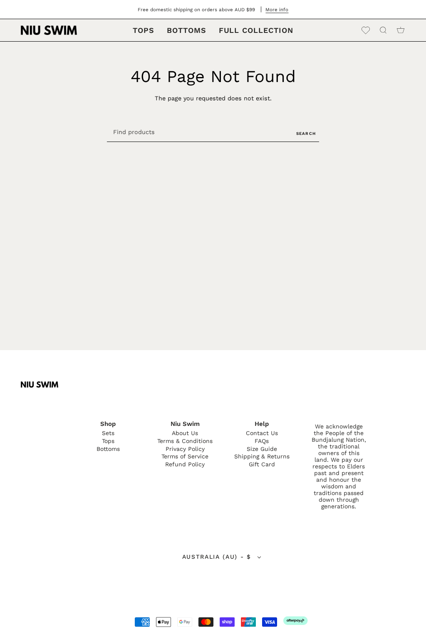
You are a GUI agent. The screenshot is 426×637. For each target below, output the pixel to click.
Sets (108, 433)
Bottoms (108, 448)
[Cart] (400, 30)
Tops (108, 441)
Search (306, 133)
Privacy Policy (185, 448)
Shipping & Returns (262, 456)
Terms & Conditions (185, 441)
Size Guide (262, 448)
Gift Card (262, 464)
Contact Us (262, 433)
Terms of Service (184, 456)
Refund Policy (185, 464)
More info (276, 9)
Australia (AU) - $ (218, 556)
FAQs (262, 441)
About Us (185, 433)
